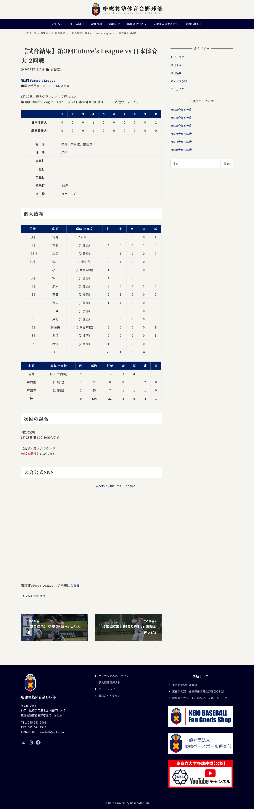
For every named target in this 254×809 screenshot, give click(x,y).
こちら (74, 585)
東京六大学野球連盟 (184, 685)
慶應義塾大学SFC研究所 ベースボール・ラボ (200, 698)
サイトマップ (107, 689)
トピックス (177, 57)
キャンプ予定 (179, 81)
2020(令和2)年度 (181, 150)
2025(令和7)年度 (181, 109)
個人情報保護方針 (109, 682)
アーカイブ (177, 89)
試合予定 (176, 65)
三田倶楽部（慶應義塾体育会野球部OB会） (199, 691)
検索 (227, 163)
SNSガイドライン (109, 695)
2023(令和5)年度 (181, 125)
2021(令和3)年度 (181, 142)
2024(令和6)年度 (181, 117)
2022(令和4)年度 (35, 595)
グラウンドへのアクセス (114, 676)
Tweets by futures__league (114, 485)
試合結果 (56, 69)
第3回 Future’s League (38, 80)
